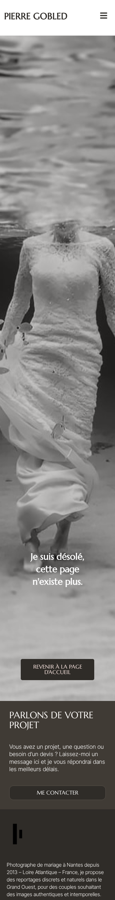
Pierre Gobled (35, 16)
